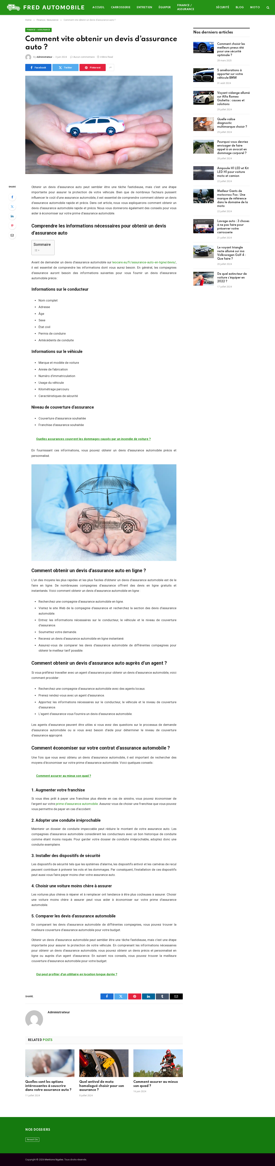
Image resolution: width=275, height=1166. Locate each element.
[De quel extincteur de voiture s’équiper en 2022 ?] (203, 279)
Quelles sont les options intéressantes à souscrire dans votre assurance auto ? (48, 1086)
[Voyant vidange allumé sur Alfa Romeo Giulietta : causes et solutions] (203, 98)
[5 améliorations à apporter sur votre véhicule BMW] (203, 75)
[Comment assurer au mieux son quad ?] (158, 1063)
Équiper (165, 7)
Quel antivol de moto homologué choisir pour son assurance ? (101, 1086)
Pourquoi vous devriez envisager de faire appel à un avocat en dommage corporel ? (232, 148)
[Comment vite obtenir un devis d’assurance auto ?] (104, 127)
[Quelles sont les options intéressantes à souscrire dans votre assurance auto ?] (49, 1063)
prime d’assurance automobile (77, 804)
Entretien (144, 7)
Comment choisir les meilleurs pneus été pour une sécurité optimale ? (231, 50)
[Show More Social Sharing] (110, 67)
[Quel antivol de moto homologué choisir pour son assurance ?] (104, 1063)
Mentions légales (54, 1159)
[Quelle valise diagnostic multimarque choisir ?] (203, 124)
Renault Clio (32, 1139)
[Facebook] (12, 197)
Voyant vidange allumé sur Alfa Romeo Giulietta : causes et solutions (233, 99)
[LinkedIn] (12, 216)
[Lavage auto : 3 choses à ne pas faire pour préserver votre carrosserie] (203, 226)
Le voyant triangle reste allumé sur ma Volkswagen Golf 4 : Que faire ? (231, 253)
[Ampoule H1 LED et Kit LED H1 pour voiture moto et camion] (203, 173)
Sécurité (222, 7)
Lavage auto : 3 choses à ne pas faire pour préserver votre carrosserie (233, 227)
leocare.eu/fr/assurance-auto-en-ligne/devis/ (144, 262)
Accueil (98, 7)
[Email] (12, 235)
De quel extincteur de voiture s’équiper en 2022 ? (232, 278)
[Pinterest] (12, 225)
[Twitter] (12, 206)
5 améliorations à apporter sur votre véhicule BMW (230, 74)
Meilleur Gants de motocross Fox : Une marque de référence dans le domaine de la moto (232, 199)
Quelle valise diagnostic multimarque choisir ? (232, 123)
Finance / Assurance (185, 7)
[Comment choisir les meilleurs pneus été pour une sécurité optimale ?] (203, 49)
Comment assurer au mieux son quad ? (155, 1084)
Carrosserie (120, 7)
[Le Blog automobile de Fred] (46, 7)
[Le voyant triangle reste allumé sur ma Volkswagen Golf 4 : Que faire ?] (203, 252)
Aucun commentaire (84, 57)
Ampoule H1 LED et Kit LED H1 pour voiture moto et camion (233, 172)
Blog (240, 7)
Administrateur (44, 57)
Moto (255, 7)
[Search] (267, 7)
